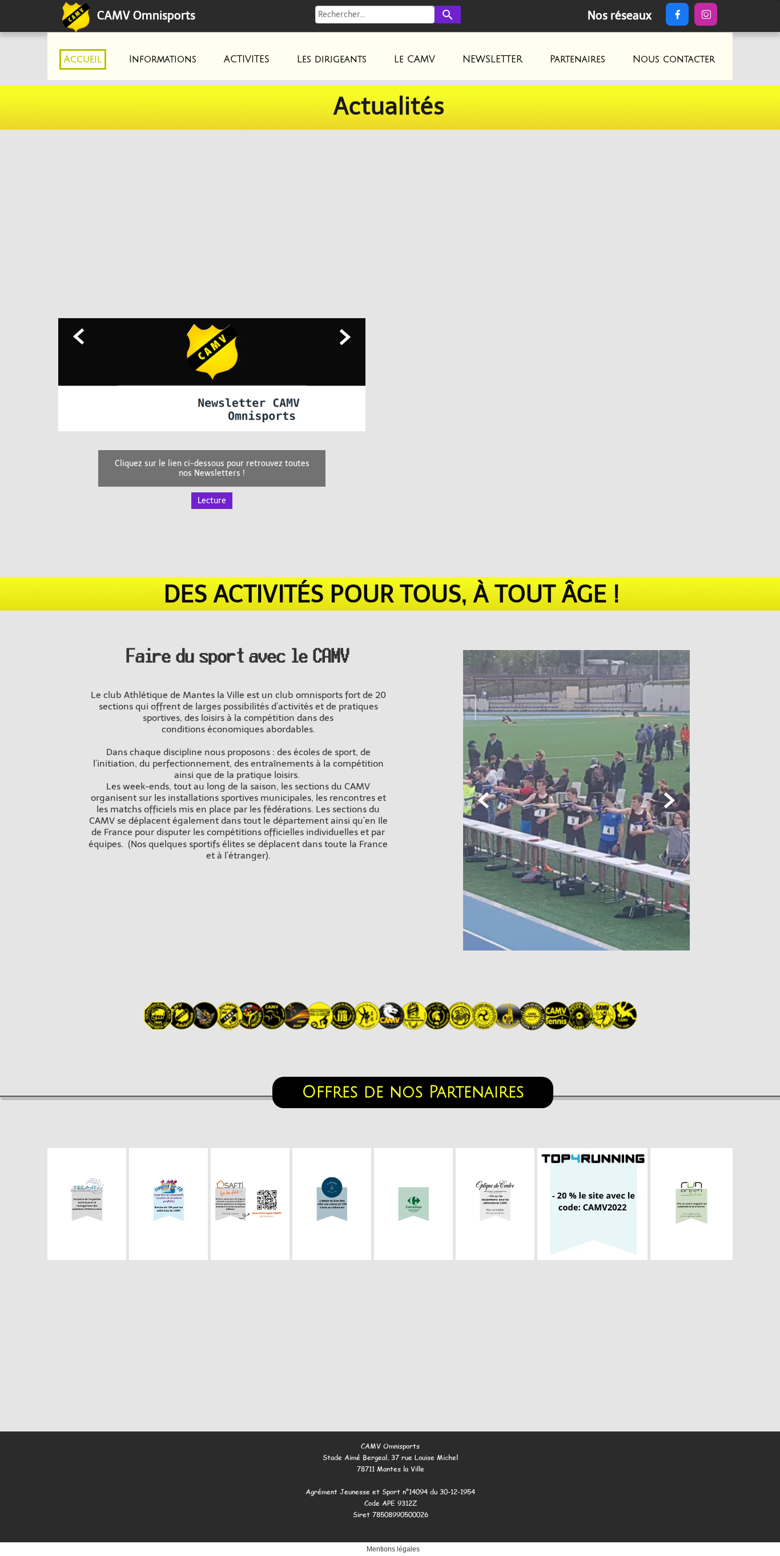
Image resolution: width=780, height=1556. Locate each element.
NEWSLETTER (492, 59)
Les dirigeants (332, 59)
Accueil (83, 59)
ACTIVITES (247, 59)
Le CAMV (414, 59)
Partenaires (577, 59)
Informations (162, 59)
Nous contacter (674, 59)
